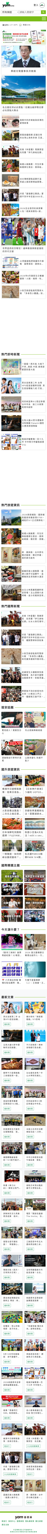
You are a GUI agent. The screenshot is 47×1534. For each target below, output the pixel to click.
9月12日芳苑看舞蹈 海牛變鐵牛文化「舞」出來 (11, 1357)
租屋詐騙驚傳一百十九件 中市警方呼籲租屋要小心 (34, 1385)
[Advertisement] (23, 326)
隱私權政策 (29, 1521)
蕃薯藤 (8, 4)
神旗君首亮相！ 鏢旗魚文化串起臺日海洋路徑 (34, 1357)
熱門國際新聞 (10, 606)
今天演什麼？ (10, 929)
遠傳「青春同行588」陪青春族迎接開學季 (11, 1413)
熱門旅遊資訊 (10, 505)
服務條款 (20, 1521)
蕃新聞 (7, 1024)
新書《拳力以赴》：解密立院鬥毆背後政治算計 (11, 1188)
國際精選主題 (10, 865)
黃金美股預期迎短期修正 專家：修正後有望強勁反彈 (11, 1300)
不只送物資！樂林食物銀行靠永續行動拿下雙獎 (34, 1047)
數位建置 (39, 1521)
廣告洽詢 (5, 1525)
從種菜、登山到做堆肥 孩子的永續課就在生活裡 (11, 1329)
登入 (36, 5)
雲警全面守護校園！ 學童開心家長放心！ (11, 1244)
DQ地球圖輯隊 (33, 1446)
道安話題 (7, 707)
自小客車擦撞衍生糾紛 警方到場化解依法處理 (34, 1413)
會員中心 (12, 1521)
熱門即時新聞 (10, 354)
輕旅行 (7, 1446)
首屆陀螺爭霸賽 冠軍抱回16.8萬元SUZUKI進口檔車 (11, 1104)
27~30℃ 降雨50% (20, 25)
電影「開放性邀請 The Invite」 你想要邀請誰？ (34, 1216)
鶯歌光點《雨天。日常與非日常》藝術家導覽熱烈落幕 (11, 1272)
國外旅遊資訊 (10, 769)
